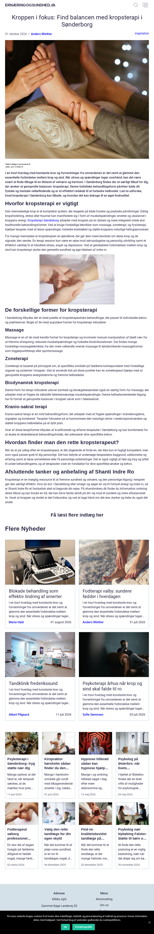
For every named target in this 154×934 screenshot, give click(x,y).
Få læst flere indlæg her (77, 515)
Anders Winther (41, 34)
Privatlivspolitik (83, 927)
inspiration (142, 33)
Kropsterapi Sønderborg (43, 220)
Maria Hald (16, 622)
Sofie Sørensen (93, 714)
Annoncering (104, 899)
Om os (104, 905)
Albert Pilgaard (19, 714)
